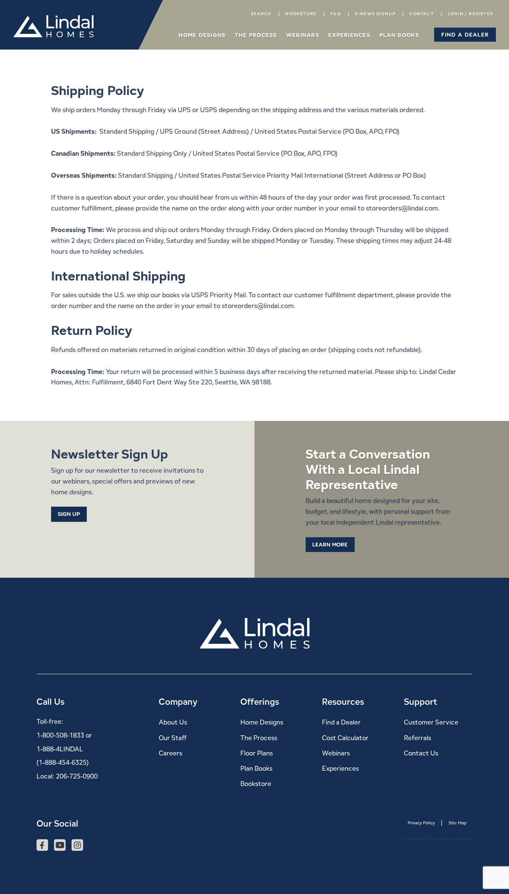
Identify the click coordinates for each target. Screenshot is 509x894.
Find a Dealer (341, 722)
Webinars (302, 34)
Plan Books (399, 34)
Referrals (417, 737)
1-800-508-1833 (60, 735)
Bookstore (300, 13)
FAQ (336, 13)
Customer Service (431, 722)
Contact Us (421, 753)
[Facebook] (42, 845)
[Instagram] (77, 845)
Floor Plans (256, 753)
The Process (256, 34)
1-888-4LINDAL (60, 749)
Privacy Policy (421, 822)
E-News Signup (375, 13)
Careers (170, 753)
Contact (421, 13)
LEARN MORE (330, 544)
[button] (465, 34)
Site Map (458, 822)
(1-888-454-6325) (63, 762)
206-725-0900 (77, 776)
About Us (173, 722)
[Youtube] (60, 845)
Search (261, 13)
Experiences (349, 34)
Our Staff (173, 737)
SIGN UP (69, 513)
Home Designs (201, 34)
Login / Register (470, 13)
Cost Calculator (345, 737)
